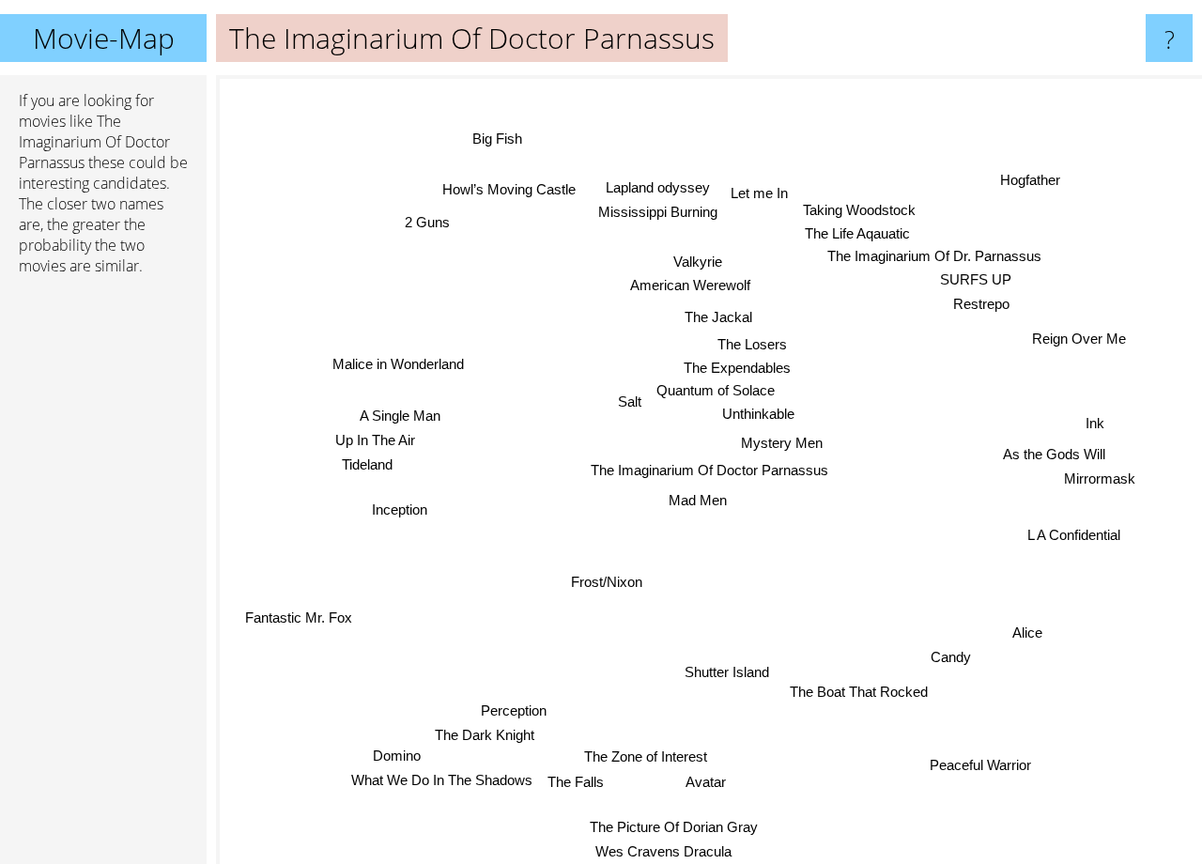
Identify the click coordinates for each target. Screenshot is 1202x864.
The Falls (576, 782)
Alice (1026, 634)
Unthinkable (758, 414)
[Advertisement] (103, 577)
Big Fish (492, 140)
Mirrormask (1098, 479)
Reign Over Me (1081, 341)
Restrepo (980, 304)
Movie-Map (104, 38)
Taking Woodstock (859, 206)
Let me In (756, 185)
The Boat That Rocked (850, 696)
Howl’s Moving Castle (505, 192)
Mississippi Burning (674, 211)
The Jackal (722, 317)
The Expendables (735, 368)
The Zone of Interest (641, 756)
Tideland (366, 465)
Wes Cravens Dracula (671, 851)
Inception (399, 509)
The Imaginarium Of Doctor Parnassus (709, 470)
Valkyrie (695, 262)
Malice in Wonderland (396, 368)
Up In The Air (374, 441)
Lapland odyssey (655, 186)
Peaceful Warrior (984, 761)
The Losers (752, 344)
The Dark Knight (486, 733)
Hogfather (1037, 185)
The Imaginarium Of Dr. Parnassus (931, 253)
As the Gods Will (1054, 455)
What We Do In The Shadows (442, 781)
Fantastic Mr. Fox (297, 617)
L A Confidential (1072, 540)
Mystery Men (783, 443)
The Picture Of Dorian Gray (680, 827)
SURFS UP (976, 277)
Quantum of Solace (714, 390)
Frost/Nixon (604, 579)
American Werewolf (697, 286)
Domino (399, 756)
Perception (515, 709)
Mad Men (696, 500)
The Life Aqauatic (850, 231)
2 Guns (427, 221)
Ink (1094, 424)
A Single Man (399, 416)
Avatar (708, 782)
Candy (947, 661)
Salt (628, 401)
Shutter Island (723, 672)
